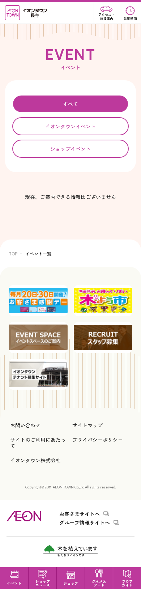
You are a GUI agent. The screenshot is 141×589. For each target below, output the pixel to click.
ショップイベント (70, 148)
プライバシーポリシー (97, 439)
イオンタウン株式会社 (35, 460)
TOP (13, 253)
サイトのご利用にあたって (38, 442)
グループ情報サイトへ (84, 522)
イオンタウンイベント (70, 126)
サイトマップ (87, 425)
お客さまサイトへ (79, 514)
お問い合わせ (25, 425)
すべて (70, 103)
